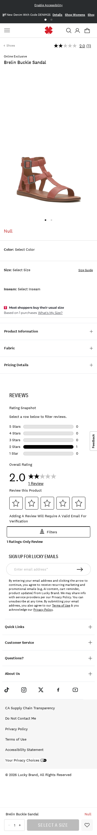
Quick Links (14, 626)
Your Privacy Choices (22, 760)
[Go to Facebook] (58, 690)
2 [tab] (52, 20)
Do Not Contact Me (20, 718)
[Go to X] (41, 690)
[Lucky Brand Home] (48, 30)
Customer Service (19, 642)
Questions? (14, 658)
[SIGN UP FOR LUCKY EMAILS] (80, 569)
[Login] (77, 30)
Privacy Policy (43, 610)
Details (57, 15)
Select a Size (53, 825)
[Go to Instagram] (24, 690)
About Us (12, 673)
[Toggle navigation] (7, 30)
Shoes (10, 45)
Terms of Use (61, 605)
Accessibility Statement (24, 749)
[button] (69, 30)
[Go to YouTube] (75, 690)
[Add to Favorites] (87, 825)
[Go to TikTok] (6, 690)
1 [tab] (45, 20)
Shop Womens (75, 15)
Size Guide (85, 270)
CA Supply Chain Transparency (30, 708)
